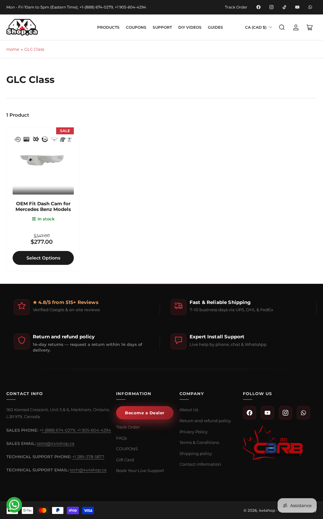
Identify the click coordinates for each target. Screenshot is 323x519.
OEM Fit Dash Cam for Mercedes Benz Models (43, 206)
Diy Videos (190, 27)
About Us (188, 409)
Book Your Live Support (140, 470)
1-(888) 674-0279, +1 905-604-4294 (76, 430)
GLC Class (34, 49)
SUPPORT (162, 27)
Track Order (236, 7)
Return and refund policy (205, 420)
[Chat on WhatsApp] (14, 505)
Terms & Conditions (199, 442)
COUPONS (136, 27)
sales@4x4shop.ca (55, 443)
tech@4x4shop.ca (88, 469)
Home (12, 49)
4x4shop (267, 510)
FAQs (121, 437)
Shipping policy (195, 453)
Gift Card (125, 459)
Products (108, 27)
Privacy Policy (193, 431)
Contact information (200, 464)
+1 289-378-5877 (88, 456)
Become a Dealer (145, 412)
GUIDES (215, 27)
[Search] (282, 27)
